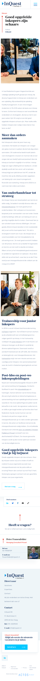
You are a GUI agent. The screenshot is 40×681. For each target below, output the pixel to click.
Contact (7, 593)
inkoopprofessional (8, 207)
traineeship (6, 358)
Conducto (22, 386)
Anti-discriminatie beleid (32, 667)
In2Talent (5, 332)
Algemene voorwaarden (14, 667)
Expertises (8, 589)
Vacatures (8, 585)
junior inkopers (16, 342)
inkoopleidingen (23, 389)
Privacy (25, 667)
